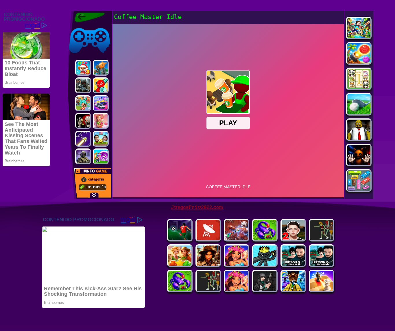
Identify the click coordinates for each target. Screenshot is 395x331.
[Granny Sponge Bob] (358, 138)
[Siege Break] (179, 238)
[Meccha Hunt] (321, 238)
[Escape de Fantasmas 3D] (83, 121)
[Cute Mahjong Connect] (358, 87)
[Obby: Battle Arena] (208, 289)
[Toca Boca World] (83, 103)
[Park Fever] (358, 189)
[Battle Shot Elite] (179, 289)
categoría (96, 179)
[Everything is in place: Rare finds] (208, 264)
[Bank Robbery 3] (101, 68)
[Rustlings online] (208, 238)
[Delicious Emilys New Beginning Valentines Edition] (101, 121)
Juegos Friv (77, 26)
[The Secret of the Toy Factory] (358, 163)
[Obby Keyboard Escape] (293, 289)
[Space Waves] (83, 139)
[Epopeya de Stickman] (101, 85)
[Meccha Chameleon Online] (236, 238)
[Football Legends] (101, 139)
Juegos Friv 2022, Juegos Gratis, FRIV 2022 (86, 17)
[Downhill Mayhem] (236, 289)
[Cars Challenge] (101, 103)
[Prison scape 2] (293, 264)
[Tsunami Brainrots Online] (101, 156)
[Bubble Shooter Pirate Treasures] (358, 61)
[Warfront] (83, 85)
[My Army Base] (264, 238)
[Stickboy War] (264, 264)
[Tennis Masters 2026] (264, 289)
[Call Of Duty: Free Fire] (83, 156)
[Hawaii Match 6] (236, 264)
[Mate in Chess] (321, 289)
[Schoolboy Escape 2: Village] (293, 238)
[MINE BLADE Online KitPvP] (358, 36)
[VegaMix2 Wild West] (179, 264)
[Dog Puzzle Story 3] (83, 68)
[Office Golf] (358, 112)
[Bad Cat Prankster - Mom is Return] (321, 264)
